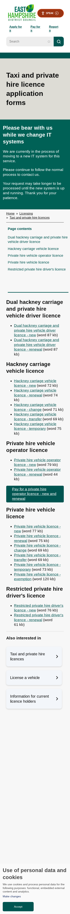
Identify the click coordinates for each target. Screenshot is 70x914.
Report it (53, 28)
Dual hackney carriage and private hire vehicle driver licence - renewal (36, 344)
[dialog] (35, 889)
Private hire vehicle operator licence (35, 256)
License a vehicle (25, 678)
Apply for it (15, 28)
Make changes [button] (12, 896)
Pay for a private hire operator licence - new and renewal (34, 494)
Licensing (26, 213)
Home (10, 213)
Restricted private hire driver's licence (37, 269)
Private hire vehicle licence (28, 262)
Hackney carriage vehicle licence (33, 249)
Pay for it (35, 28)
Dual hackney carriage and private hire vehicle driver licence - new (36, 330)
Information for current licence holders (29, 698)
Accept (18, 906)
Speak (49, 13)
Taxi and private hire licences (30, 217)
